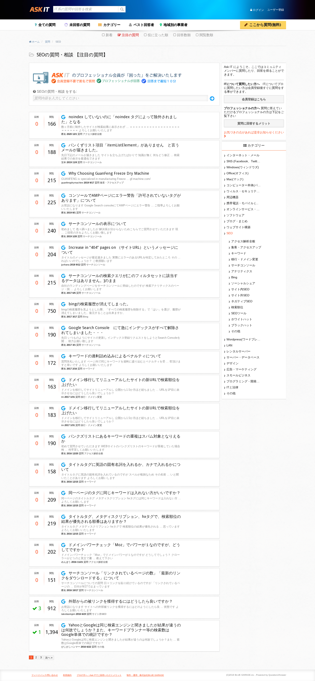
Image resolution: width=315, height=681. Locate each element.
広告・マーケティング (241, 369)
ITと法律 (232, 387)
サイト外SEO (99, 614)
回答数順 (184, 35)
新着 (109, 35)
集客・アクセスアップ (112, 182)
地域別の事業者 (176, 25)
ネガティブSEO (241, 301)
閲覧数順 (206, 35)
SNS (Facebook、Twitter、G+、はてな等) (243, 161)
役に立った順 (158, 35)
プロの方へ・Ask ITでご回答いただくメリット (99, 675)
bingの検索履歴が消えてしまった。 (99, 304)
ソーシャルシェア (243, 283)
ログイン (258, 10)
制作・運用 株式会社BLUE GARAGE (145, 675)
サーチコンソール (92, 162)
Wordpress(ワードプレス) (243, 339)
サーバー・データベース (243, 357)
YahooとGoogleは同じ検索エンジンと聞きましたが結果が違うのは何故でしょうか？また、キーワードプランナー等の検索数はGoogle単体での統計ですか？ (121, 630)
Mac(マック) (234, 179)
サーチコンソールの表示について (97, 223)
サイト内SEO (240, 289)
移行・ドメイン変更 (91, 397)
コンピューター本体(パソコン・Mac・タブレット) (243, 185)
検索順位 (237, 307)
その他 (100, 646)
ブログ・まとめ (237, 221)
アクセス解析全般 (92, 134)
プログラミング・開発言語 (243, 381)
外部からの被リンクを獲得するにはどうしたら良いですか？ (120, 601)
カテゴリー (111, 25)
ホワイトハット (241, 319)
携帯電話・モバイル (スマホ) (243, 203)
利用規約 (67, 675)
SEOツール (238, 313)
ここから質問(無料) (265, 25)
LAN (229, 345)
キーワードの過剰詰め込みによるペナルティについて (114, 356)
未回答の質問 (79, 25)
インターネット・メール (243, 155)
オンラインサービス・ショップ (243, 209)
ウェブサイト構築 (238, 227)
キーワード (89, 368)
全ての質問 (47, 25)
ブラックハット (241, 325)
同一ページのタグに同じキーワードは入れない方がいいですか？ (124, 492)
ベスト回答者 (144, 25)
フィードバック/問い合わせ (45, 675)
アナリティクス (241, 271)
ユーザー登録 (275, 10)
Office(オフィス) (237, 173)
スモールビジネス (238, 375)
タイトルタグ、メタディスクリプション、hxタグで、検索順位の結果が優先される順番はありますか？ (121, 519)
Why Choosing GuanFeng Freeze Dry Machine (108, 173)
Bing (85, 316)
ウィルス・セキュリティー (243, 191)
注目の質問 (130, 35)
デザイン (232, 363)
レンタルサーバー (238, 351)
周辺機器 (232, 197)
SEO (229, 233)
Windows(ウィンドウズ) (242, 167)
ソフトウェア (235, 215)
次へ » (48, 657)
